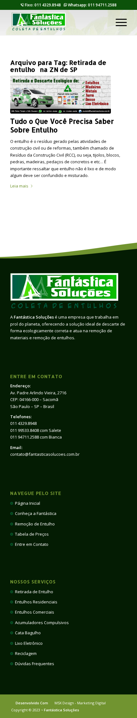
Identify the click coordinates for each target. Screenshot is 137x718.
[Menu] (118, 22)
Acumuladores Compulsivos (41, 622)
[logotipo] (56, 22)
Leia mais (19, 186)
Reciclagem (25, 653)
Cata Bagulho (27, 633)
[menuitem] (118, 22)
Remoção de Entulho (34, 524)
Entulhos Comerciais (33, 612)
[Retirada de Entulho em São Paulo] (60, 94)
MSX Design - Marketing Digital (80, 702)
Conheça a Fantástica (34, 513)
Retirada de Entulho (33, 592)
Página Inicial (26, 503)
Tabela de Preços (31, 534)
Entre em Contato (30, 544)
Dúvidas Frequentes (33, 663)
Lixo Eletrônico (28, 643)
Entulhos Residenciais (35, 602)
